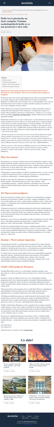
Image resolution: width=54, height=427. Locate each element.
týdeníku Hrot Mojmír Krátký (21, 114)
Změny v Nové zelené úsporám (11, 84)
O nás (23, 416)
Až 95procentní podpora (9, 82)
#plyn (26, 14)
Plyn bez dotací (7, 80)
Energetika (8, 10)
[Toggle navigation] (49, 3)
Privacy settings (27, 424)
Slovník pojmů (34, 418)
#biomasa (3, 14)
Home (4, 10)
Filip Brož (9, 32)
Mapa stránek (25, 418)
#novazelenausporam (20, 14)
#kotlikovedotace (10, 14)
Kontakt (37, 416)
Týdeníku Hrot (28, 330)
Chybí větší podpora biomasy (11, 86)
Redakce (29, 416)
